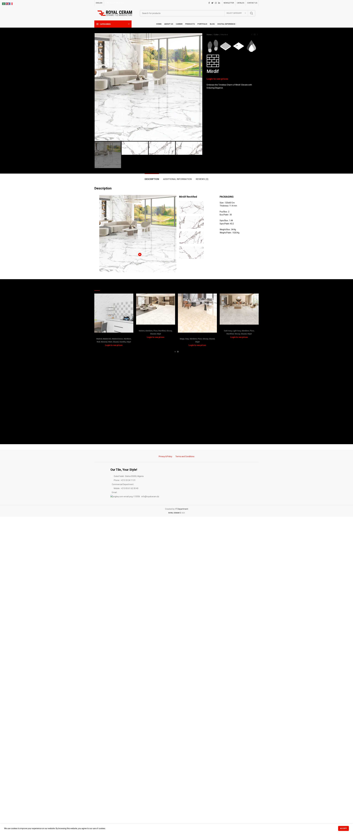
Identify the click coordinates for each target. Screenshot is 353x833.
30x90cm (127, 339)
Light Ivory (237, 331)
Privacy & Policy (165, 456)
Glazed (116, 342)
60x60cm (149, 331)
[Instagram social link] (215, 3)
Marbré (224, 35)
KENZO (156, 327)
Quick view (131, 298)
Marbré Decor (117, 339)
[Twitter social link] (212, 3)
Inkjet (129, 342)
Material (104, 342)
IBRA (197, 335)
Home (209, 35)
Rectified (162, 331)
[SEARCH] (251, 13)
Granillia (122, 342)
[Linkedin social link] (219, 3)
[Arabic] (4, 3)
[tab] (152, 178)
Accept (343, 828)
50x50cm (193, 339)
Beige (182, 339)
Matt (110, 342)
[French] (11, 3)
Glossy (169, 331)
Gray (187, 339)
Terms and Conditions (184, 456)
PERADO (239, 327)
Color (216, 35)
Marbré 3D (107, 339)
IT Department (181, 509)
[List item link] (176, 480)
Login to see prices (217, 78)
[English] (7, 3)
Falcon (114, 335)
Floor (155, 331)
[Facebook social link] (209, 3)
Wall (98, 342)
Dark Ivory (228, 331)
